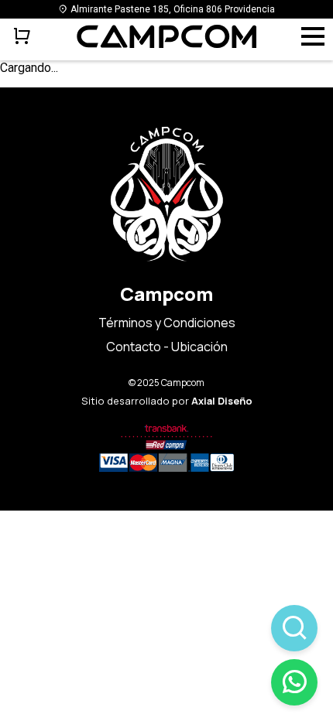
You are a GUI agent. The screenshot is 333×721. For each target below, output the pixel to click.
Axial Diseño (221, 401)
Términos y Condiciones (166, 322)
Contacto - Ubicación (167, 346)
